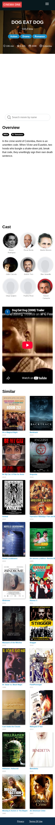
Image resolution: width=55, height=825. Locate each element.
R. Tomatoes (17, 135)
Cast (6, 227)
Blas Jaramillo (46, 274)
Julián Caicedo (11, 274)
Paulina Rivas (29, 296)
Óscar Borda (28, 250)
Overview (11, 127)
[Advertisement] (27, 82)
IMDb (6, 135)
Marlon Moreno (45, 250)
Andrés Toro (28, 274)
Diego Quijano (11, 296)
